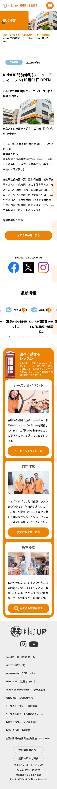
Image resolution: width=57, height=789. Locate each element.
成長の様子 (11, 697)
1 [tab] (9, 336)
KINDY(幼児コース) (15, 665)
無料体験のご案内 (28, 758)
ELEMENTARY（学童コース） (21, 673)
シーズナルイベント (15, 706)
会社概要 (26, 730)
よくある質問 (30, 722)
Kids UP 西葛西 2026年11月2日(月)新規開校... (41, 326)
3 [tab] (19, 336)
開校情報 (46, 34)
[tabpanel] (41, 319)
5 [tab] (28, 336)
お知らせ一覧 (26, 697)
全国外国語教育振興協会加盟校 (21, 738)
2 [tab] (14, 336)
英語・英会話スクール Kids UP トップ (21, 34)
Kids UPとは (12, 656)
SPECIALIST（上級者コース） (21, 681)
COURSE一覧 (28, 656)
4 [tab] (23, 336)
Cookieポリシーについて (28, 769)
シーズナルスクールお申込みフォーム (24, 714)
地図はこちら (10, 154)
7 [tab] (38, 336)
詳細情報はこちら (13, 220)
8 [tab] (42, 336)
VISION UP (45, 738)
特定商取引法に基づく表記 (28, 774)
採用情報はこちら (28, 750)
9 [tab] (47, 336)
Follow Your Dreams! (17, 689)
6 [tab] (33, 336)
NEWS (9, 309)
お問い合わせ (12, 730)
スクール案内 (38, 689)
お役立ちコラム (13, 722)
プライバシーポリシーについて (28, 765)
